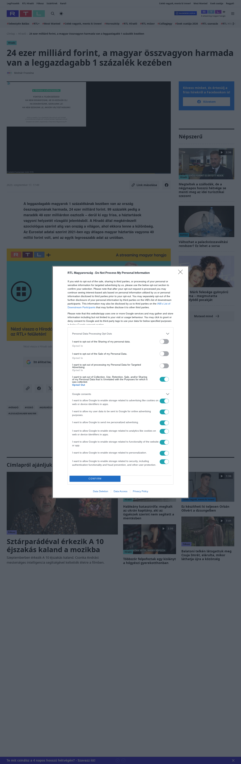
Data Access (120, 491)
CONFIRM (95, 478)
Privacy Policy (140, 491)
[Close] (181, 273)
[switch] (164, 341)
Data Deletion (100, 491)
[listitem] (120, 334)
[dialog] (120, 382)
